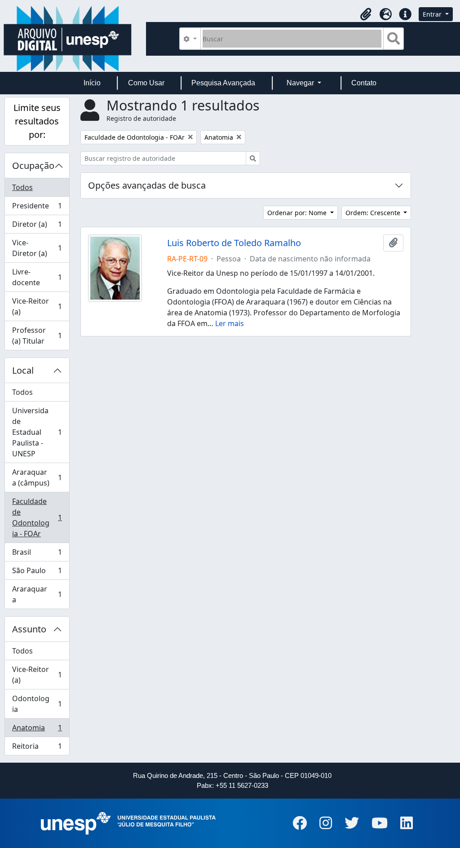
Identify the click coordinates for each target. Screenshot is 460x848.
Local (23, 370)
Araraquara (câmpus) (37, 477)
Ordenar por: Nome (297, 212)
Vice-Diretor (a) (37, 248)
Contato (363, 83)
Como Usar (146, 83)
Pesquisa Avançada (223, 83)
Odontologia (37, 703)
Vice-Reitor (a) (37, 306)
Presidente (37, 208)
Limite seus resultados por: (37, 121)
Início (92, 83)
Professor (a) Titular (37, 335)
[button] (366, 14)
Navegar (301, 83)
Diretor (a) (37, 226)
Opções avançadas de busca (147, 185)
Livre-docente (37, 277)
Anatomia (37, 730)
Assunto (29, 629)
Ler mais (229, 323)
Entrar (433, 14)
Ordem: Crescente (373, 212)
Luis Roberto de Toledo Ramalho (234, 243)
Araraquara (37, 594)
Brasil (37, 554)
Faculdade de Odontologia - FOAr (37, 517)
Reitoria (37, 748)
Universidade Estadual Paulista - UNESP (37, 432)
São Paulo (37, 572)
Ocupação (33, 165)
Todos (22, 187)
